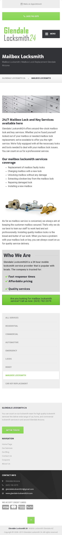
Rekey (8, 367)
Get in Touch (12, 430)
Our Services (7, 448)
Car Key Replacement (16, 383)
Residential (11, 326)
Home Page (7, 444)
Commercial (11, 334)
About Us (6, 464)
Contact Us (7, 456)
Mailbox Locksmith (15, 375)
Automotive (11, 342)
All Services (11, 318)
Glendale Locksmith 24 (18, 528)
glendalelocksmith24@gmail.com (20, 489)
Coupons (6, 460)
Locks (8, 359)
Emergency (11, 350)
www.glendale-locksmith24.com (19, 493)
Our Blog (5, 452)
